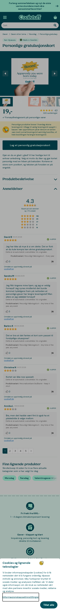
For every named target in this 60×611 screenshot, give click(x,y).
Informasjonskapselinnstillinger (21, 597)
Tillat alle (48, 605)
